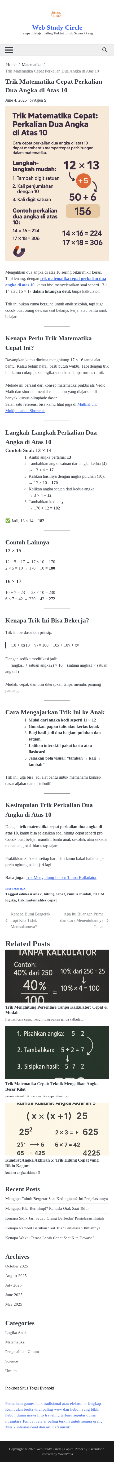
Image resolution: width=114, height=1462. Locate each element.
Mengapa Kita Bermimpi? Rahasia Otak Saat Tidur (47, 1208)
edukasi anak (30, 894)
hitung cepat (54, 894)
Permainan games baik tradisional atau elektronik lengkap (53, 1403)
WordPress (65, 1454)
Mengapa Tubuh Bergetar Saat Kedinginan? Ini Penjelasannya (56, 1199)
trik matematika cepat (37, 900)
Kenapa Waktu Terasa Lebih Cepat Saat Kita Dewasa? (49, 1238)
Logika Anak (16, 1332)
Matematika (15, 888)
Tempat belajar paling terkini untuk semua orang (62, 1421)
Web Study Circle (57, 27)
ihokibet (12, 1388)
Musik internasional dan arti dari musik (37, 1427)
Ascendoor (96, 1449)
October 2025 (16, 1266)
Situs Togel (29, 1388)
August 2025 (16, 1276)
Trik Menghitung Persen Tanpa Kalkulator (61, 877)
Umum (11, 1371)
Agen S (40, 100)
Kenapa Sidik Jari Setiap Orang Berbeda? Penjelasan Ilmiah (54, 1218)
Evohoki (47, 1388)
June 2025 (14, 1295)
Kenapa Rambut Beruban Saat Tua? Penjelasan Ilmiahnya (52, 1228)
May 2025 (13, 1304)
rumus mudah (79, 894)
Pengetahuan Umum (22, 1352)
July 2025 (13, 1285)
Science (11, 1361)
